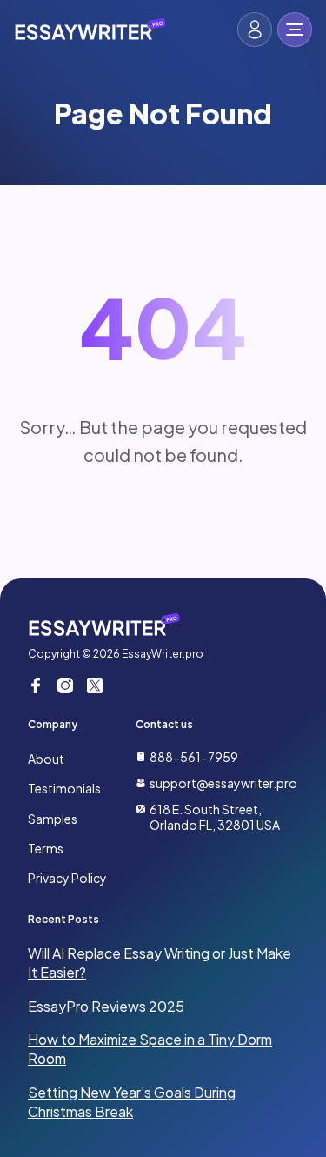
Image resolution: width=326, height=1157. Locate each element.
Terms (45, 848)
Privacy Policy (67, 878)
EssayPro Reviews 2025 (106, 1006)
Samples (52, 818)
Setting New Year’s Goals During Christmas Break (132, 1101)
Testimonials (64, 788)
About (46, 758)
